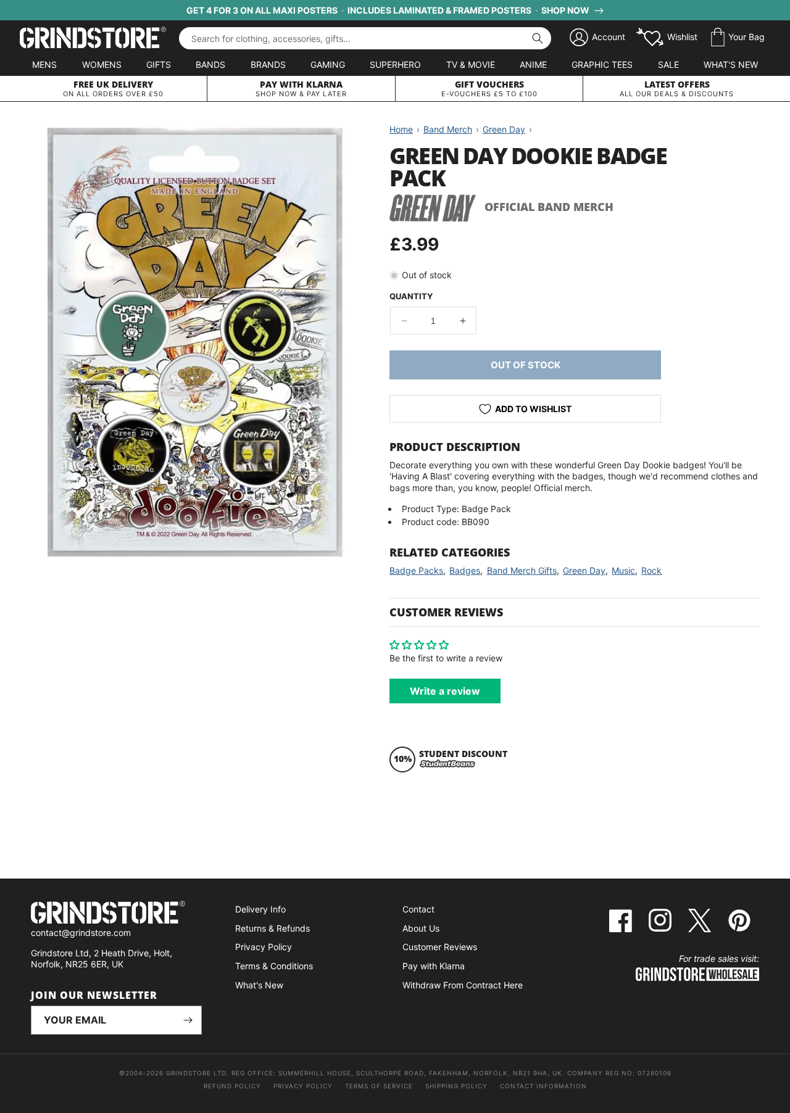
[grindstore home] (116, 914)
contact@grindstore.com (81, 932)
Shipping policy (456, 1086)
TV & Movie (470, 64)
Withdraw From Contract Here (462, 985)
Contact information (543, 1086)
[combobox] (365, 38)
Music (623, 570)
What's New (731, 64)
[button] (737, 37)
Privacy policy (303, 1086)
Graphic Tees (602, 64)
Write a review (445, 691)
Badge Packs (416, 570)
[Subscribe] (187, 1020)
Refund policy (232, 1086)
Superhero (395, 64)
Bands (210, 64)
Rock (651, 570)
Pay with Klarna (433, 966)
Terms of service (379, 1086)
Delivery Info (260, 909)
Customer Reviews (439, 946)
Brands (268, 64)
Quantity (411, 296)
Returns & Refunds (272, 928)
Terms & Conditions (274, 966)
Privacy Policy (263, 946)
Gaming (327, 64)
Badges (464, 570)
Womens (102, 64)
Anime (533, 64)
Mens (44, 64)
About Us (420, 928)
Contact (418, 909)
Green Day (584, 570)
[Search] (537, 38)
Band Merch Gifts (522, 570)
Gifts (158, 64)
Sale (668, 64)
